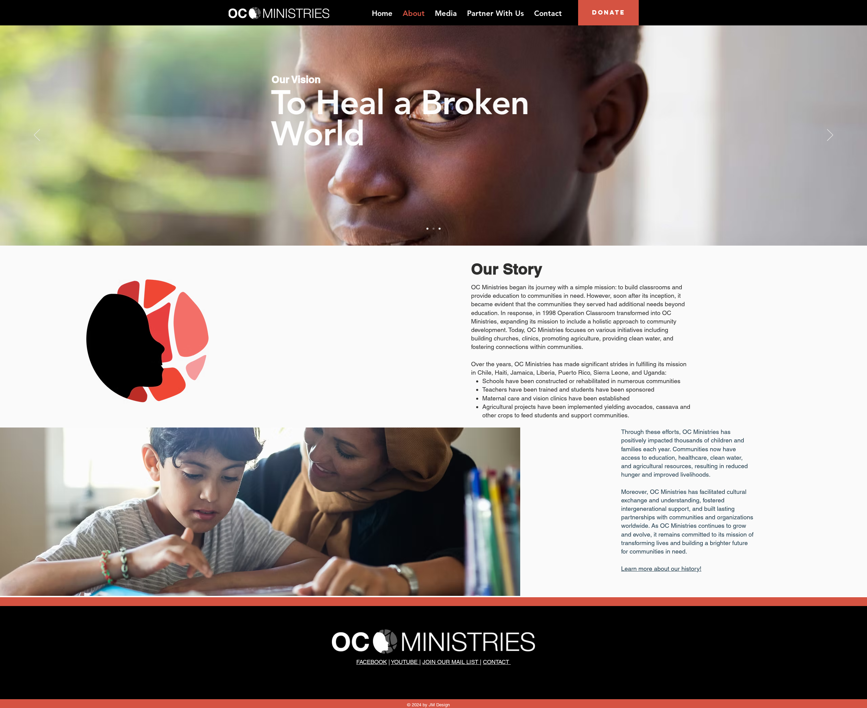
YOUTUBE (405, 662)
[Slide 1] (427, 229)
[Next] (830, 135)
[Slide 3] (440, 229)
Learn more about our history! (661, 568)
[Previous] (37, 135)
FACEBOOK (371, 662)
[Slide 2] (433, 229)
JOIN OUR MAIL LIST (451, 662)
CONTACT (497, 662)
